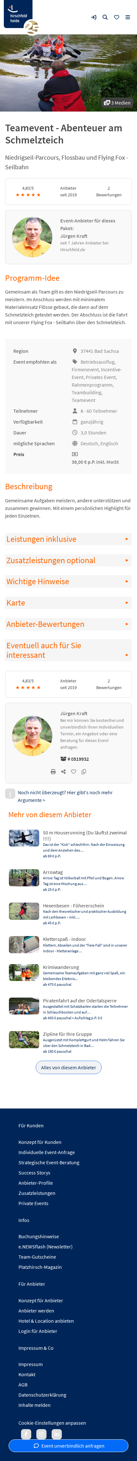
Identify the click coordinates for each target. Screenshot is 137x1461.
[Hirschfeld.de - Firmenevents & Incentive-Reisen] (18, 14)
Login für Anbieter (37, 1331)
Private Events (33, 1203)
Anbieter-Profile (35, 1183)
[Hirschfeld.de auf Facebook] (26, 1434)
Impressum (30, 1364)
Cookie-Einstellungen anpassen (52, 1423)
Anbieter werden (36, 1310)
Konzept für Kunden (39, 1142)
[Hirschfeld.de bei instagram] (41, 1434)
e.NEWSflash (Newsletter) (45, 1246)
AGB (22, 1384)
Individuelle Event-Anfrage (46, 1152)
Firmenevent (85, 369)
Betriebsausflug (97, 362)
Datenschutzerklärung (42, 1395)
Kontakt (26, 1374)
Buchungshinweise (38, 1236)
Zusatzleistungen (36, 1193)
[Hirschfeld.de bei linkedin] (57, 1434)
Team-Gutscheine (37, 1257)
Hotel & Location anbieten (46, 1321)
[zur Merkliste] (116, 17)
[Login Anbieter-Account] (93, 17)
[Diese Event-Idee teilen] (63, 771)
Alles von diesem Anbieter (68, 1067)
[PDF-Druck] (53, 771)
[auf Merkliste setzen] (73, 771)
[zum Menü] (128, 17)
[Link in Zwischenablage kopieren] (84, 771)
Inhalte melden (34, 1405)
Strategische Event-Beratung (48, 1162)
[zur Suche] (105, 17)
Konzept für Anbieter (40, 1300)
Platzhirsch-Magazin (40, 1267)
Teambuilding (86, 392)
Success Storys (34, 1172)
